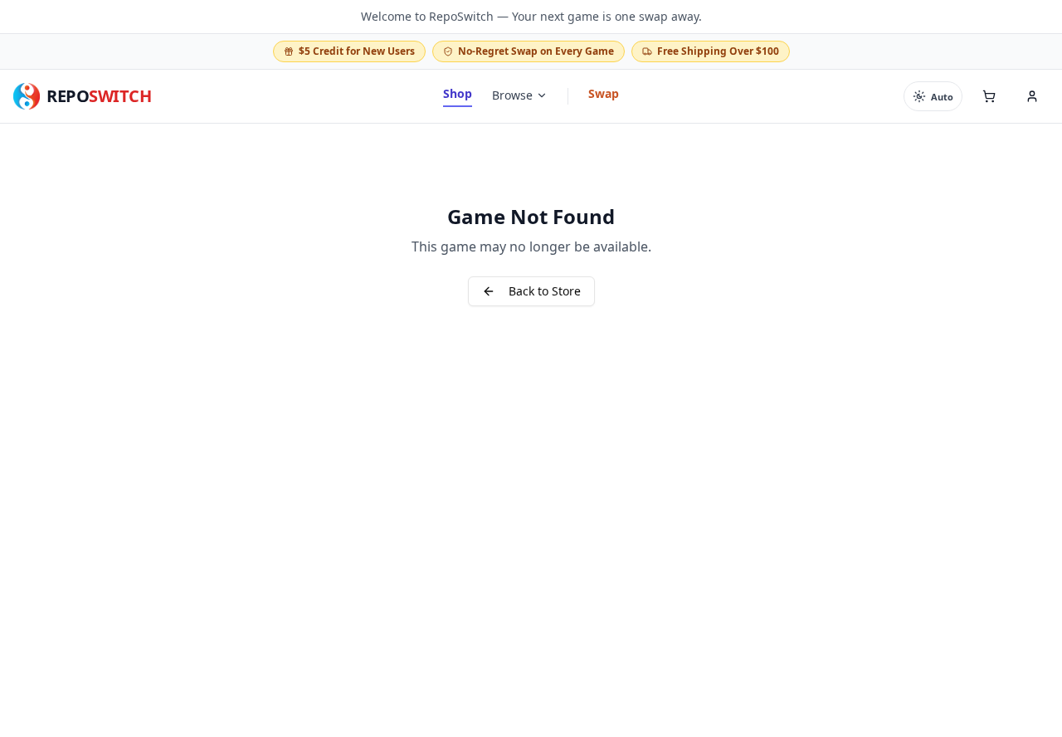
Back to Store (545, 291)
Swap (603, 93)
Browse (512, 95)
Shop (457, 93)
